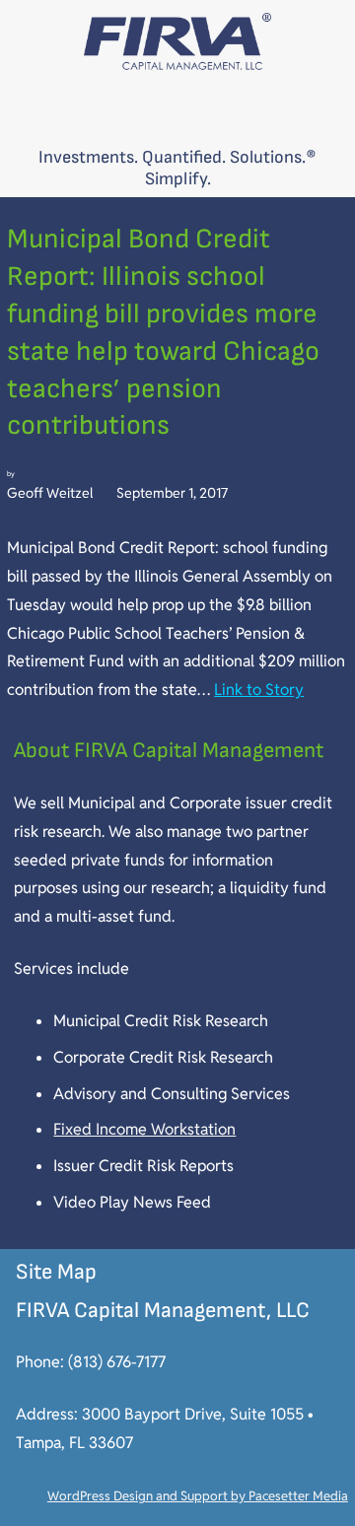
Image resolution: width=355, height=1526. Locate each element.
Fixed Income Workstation (144, 1129)
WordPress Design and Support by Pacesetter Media (197, 1496)
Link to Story (259, 689)
